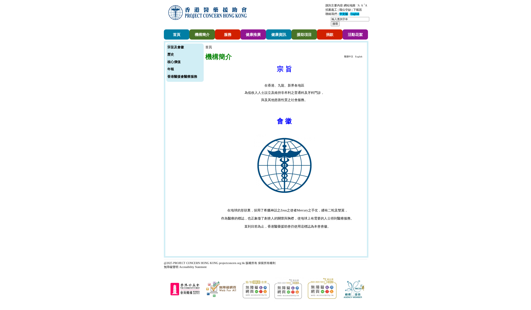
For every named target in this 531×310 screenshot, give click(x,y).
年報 (170, 69)
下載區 (357, 9)
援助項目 (304, 35)
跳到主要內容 (334, 5)
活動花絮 (355, 35)
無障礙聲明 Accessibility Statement (185, 267)
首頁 (176, 35)
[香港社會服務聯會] (354, 297)
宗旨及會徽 (175, 47)
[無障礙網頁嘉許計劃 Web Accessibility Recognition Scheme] (221, 297)
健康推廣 (253, 35)
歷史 (170, 54)
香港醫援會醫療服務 (182, 76)
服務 (227, 35)
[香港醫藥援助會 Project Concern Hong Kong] (208, 22)
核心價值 (174, 62)
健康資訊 (278, 35)
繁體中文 (348, 56)
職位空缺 (345, 9)
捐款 (330, 35)
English (358, 56)
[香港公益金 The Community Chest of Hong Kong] (185, 294)
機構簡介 (202, 35)
